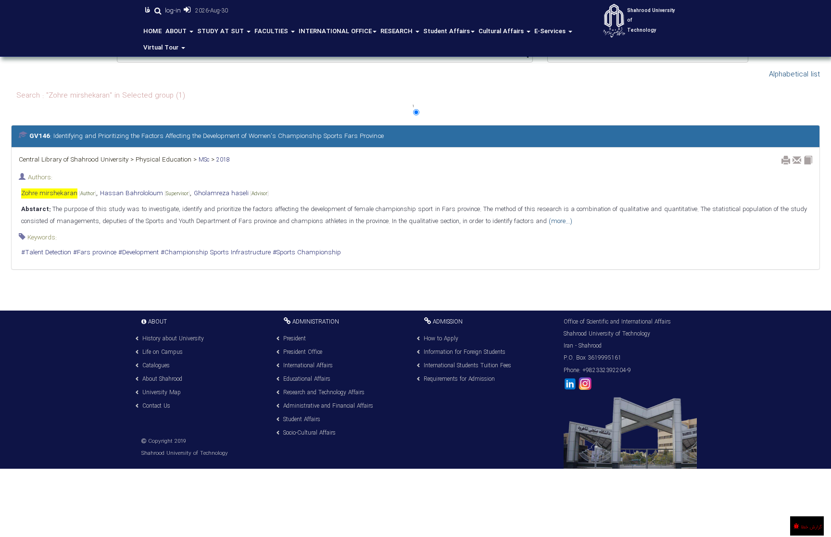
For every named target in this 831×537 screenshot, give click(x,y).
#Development (137, 253)
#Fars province (93, 253)
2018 (222, 159)
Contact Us (156, 406)
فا (148, 10)
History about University (173, 338)
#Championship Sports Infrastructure (215, 253)
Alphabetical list (794, 74)
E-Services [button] (550, 31)
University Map (161, 392)
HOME (152, 31)
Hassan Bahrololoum (145, 193)
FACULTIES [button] (272, 31)
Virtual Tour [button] (161, 48)
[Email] (797, 160)
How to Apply (441, 338)
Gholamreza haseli (231, 193)
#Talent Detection (46, 253)
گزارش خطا (810, 527)
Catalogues (156, 365)
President (294, 338)
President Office (302, 352)
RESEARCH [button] (397, 31)
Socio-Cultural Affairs (309, 432)
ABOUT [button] (177, 31)
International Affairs (308, 365)
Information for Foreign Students (464, 352)
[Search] (157, 11)
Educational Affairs (306, 379)
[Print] (785, 160)
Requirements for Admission (459, 379)
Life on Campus (162, 352)
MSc (203, 159)
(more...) (559, 221)
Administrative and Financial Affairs (328, 406)
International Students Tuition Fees (467, 365)
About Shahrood (162, 379)
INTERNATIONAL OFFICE (335, 31)
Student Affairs (446, 31)
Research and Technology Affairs (324, 392)
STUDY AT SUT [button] (221, 31)
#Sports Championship (306, 253)
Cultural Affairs (502, 31)
